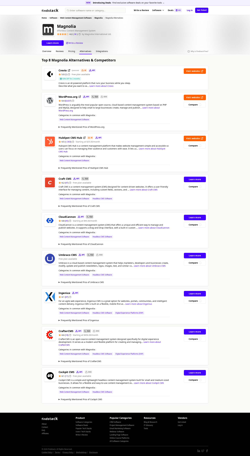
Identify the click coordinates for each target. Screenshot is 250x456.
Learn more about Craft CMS (144, 189)
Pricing (71, 51)
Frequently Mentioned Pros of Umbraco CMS (82, 282)
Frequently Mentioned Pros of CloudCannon (82, 244)
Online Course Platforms (119, 438)
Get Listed (182, 422)
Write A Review (82, 435)
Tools (146, 428)
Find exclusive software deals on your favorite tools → (138, 2)
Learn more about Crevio (101, 86)
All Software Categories (119, 441)
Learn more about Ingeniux (138, 304)
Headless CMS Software (102, 199)
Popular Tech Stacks (84, 428)
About (44, 424)
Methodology (81, 452)
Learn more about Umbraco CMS (150, 265)
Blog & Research (150, 422)
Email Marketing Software (120, 428)
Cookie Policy (47, 452)
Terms (57, 452)
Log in (190, 10)
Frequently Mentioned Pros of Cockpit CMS (81, 399)
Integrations (102, 51)
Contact (45, 427)
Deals (174, 10)
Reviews (60, 51)
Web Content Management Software (74, 119)
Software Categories (84, 422)
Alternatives (85, 51)
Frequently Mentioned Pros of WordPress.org (82, 127)
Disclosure (93, 452)
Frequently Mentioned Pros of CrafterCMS (81, 361)
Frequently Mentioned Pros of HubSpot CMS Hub (84, 168)
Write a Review (141, 10)
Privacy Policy (67, 452)
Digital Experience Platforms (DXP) (129, 313)
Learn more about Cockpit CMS (149, 383)
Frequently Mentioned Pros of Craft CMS (80, 206)
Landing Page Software (119, 435)
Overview (46, 51)
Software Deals (82, 425)
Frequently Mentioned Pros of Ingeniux (80, 320)
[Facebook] (206, 450)
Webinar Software (117, 431)
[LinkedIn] (198, 450)
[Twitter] (202, 450)
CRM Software (115, 422)
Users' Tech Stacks (83, 431)
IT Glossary (148, 425)
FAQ (43, 430)
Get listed (201, 10)
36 (75, 34)
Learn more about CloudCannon (153, 227)
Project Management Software (122, 425)
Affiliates (45, 433)
